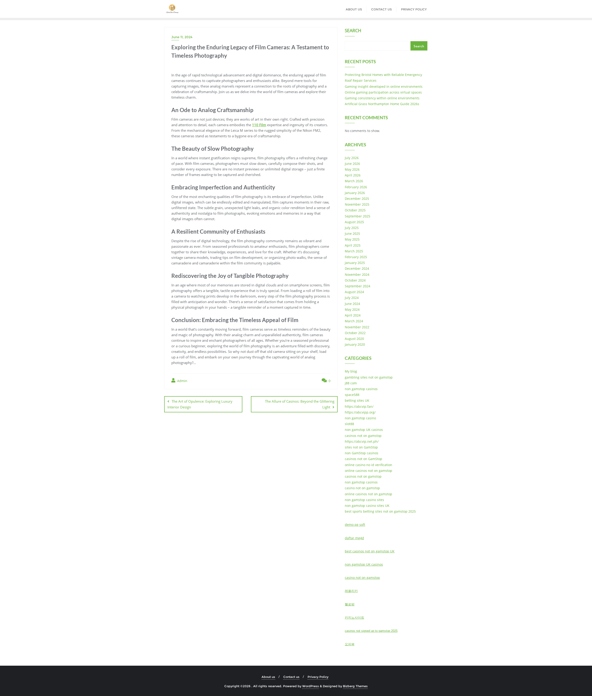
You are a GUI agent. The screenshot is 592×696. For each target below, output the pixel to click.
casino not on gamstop (362, 488)
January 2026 (355, 193)
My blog (351, 371)
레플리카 (351, 591)
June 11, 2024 (181, 37)
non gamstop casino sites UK (367, 505)
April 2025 (353, 245)
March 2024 (354, 321)
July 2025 (352, 228)
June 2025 (352, 233)
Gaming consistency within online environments (382, 98)
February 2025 (356, 257)
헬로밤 (350, 604)
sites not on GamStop (361, 447)
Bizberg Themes (355, 686)
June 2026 (352, 163)
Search (353, 31)
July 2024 (352, 297)
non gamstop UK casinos (364, 429)
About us (268, 677)
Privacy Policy (318, 677)
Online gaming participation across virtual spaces (383, 92)
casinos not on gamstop (363, 435)
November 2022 (357, 327)
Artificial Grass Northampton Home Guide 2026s (382, 104)
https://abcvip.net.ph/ (362, 441)
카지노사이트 (354, 617)
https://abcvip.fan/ (359, 406)
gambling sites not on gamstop (369, 377)
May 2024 (352, 309)
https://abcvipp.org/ (360, 412)
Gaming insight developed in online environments (383, 86)
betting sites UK (357, 400)
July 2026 (352, 158)
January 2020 (355, 344)
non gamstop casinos (361, 389)
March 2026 (354, 181)
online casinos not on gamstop (368, 470)
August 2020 (354, 338)
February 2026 (356, 187)
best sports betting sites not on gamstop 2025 (380, 511)
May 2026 (352, 169)
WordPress (310, 686)
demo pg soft (355, 524)
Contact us (291, 677)
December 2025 (357, 198)
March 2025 (354, 251)
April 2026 (353, 175)
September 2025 (357, 216)
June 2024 (352, 303)
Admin (181, 381)
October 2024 (355, 280)
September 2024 (357, 286)
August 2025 (354, 222)
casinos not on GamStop (363, 459)
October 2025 (355, 210)
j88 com (351, 383)
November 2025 (357, 204)
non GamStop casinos (361, 453)
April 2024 (353, 315)
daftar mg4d (354, 538)
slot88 (349, 424)
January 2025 (355, 262)
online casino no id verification (368, 465)
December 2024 (357, 268)
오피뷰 (350, 644)
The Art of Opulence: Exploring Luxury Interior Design (199, 404)
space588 (352, 394)
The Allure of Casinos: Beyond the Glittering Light (299, 404)
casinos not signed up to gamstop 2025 (371, 631)
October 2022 (355, 333)
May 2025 (352, 239)
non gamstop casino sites (364, 500)
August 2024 (354, 292)
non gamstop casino (360, 418)
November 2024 (357, 274)
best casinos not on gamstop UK (370, 551)
